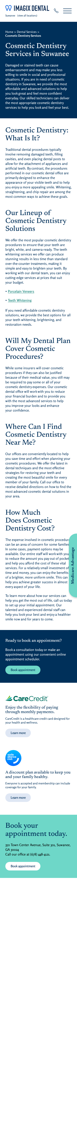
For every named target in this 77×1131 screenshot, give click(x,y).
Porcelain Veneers (21, 291)
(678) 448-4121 (39, 854)
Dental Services (27, 32)
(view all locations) (27, 15)
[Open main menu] (67, 11)
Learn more (18, 733)
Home (9, 32)
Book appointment (23, 670)
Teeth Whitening (20, 300)
